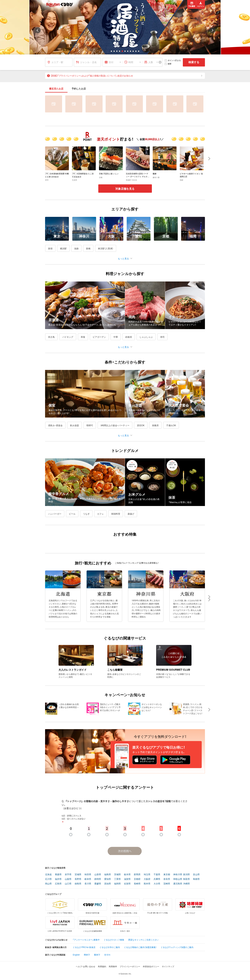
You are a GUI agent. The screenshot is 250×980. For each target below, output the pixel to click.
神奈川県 (177, 874)
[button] (111, 51)
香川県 (88, 883)
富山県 (196, 874)
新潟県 (186, 874)
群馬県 (137, 874)
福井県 (58, 879)
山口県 (68, 883)
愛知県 (107, 879)
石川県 (48, 879)
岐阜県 (88, 879)
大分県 (157, 883)
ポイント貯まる (174, 60)
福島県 (107, 874)
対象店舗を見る (125, 188)
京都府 (137, 879)
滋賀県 (127, 879)
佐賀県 (127, 883)
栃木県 (127, 874)
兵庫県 (157, 879)
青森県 (58, 874)
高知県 (107, 883)
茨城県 (117, 874)
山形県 (97, 874)
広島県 (58, 883)
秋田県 (88, 874)
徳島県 (78, 883)
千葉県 (157, 874)
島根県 (196, 879)
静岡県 (97, 879)
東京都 (166, 874)
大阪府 (147, 879)
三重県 (117, 879)
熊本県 (147, 883)
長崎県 (137, 883)
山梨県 (68, 879)
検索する (193, 62)
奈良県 (166, 879)
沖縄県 (186, 883)
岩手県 (68, 874)
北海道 (48, 874)
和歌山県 (177, 879)
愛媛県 (97, 883)
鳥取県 (186, 879)
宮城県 (78, 874)
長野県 (78, 879)
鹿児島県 (177, 883)
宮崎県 (166, 883)
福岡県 (117, 883)
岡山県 (48, 883)
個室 (169, 63)
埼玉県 (147, 874)
